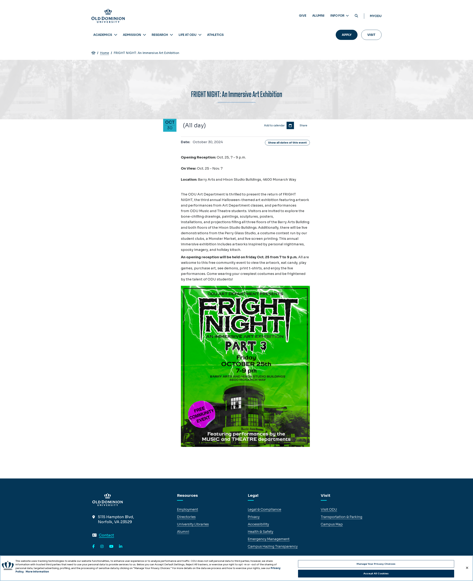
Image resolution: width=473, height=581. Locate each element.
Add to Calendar (290, 125)
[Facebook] (93, 547)
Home (104, 53)
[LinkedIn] (120, 547)
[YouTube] (111, 547)
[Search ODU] (356, 16)
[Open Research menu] (171, 35)
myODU (376, 16)
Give (302, 16)
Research (160, 35)
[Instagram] (102, 547)
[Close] (467, 568)
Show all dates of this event (287, 142)
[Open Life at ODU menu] (200, 35)
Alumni (318, 16)
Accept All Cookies (376, 573)
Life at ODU (187, 35)
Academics (102, 35)
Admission (132, 35)
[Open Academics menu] (115, 35)
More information (37, 571)
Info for (337, 16)
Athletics (215, 35)
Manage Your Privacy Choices (376, 563)
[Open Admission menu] (144, 35)
